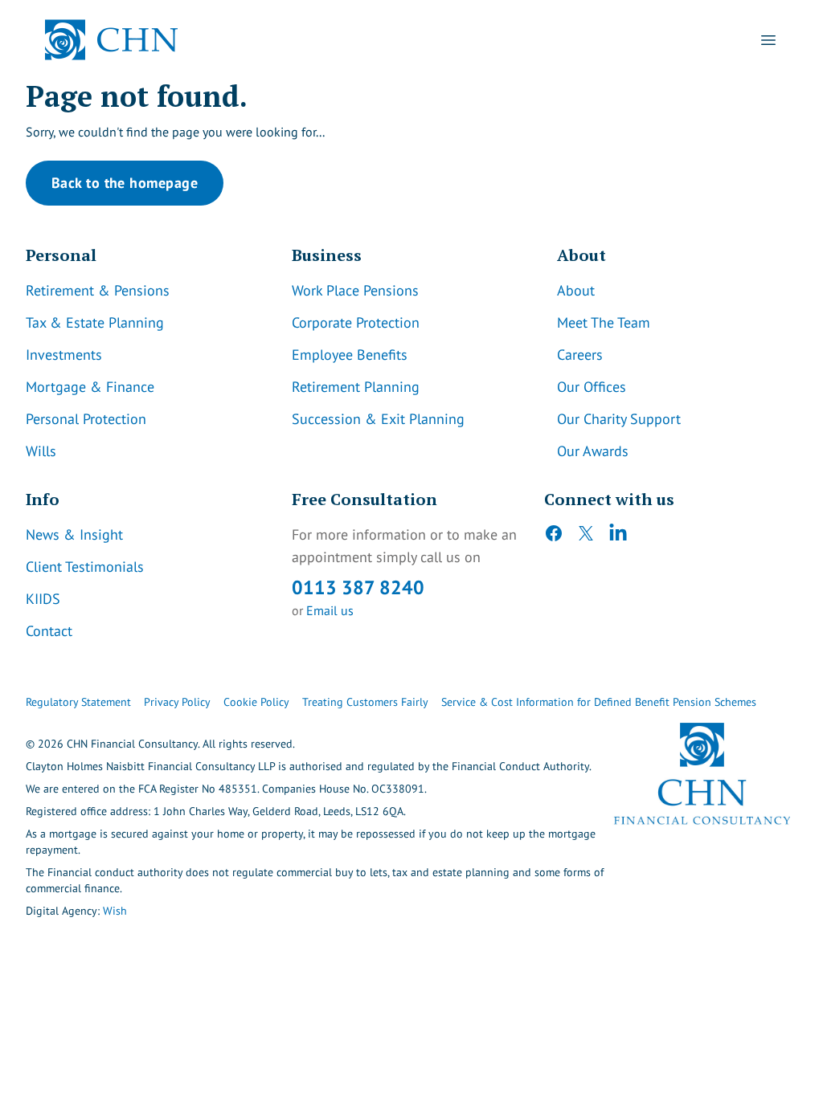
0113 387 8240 (358, 587)
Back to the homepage (124, 182)
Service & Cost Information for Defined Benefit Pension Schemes (598, 702)
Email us (330, 610)
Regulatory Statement (78, 702)
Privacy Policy (177, 702)
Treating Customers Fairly (365, 702)
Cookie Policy (256, 702)
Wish (115, 910)
